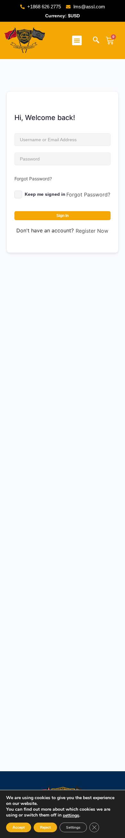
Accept (19, 827)
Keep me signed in (45, 194)
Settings (73, 827)
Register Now (92, 231)
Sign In (62, 215)
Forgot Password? (33, 178)
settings (71, 815)
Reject (45, 827)
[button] (77, 40)
